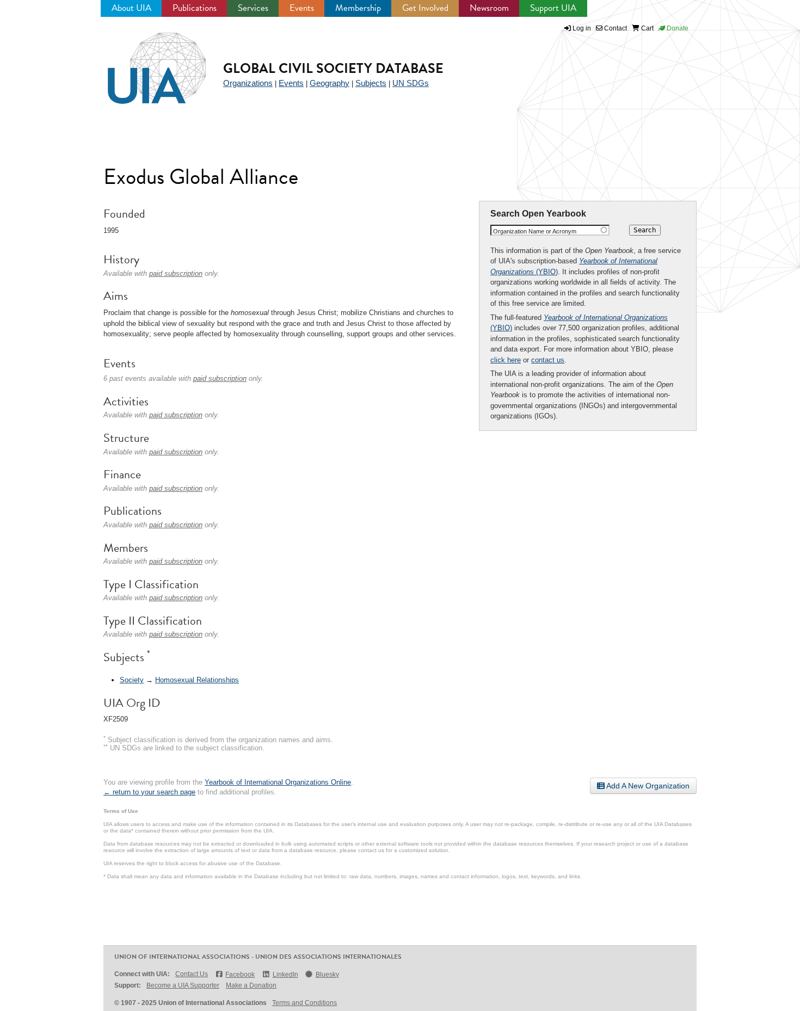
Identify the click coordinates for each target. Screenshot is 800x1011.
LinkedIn (285, 974)
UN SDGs (410, 83)
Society (132, 680)
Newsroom (489, 8)
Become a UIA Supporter (182, 985)
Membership (358, 8)
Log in (582, 28)
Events (302, 8)
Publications (195, 8)
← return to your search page (149, 792)
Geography (329, 83)
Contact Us (191, 974)
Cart (646, 28)
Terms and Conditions (304, 1003)
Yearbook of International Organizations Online (278, 782)
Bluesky (327, 974)
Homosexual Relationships (197, 680)
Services (253, 8)
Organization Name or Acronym (534, 231)
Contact (614, 28)
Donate (676, 28)
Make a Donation (251, 985)
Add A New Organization (647, 785)
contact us (547, 360)
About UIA (131, 8)
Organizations (248, 83)
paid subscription (175, 273)
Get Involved (425, 8)
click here (505, 360)
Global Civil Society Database (333, 68)
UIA (144, 62)
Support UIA (553, 8)
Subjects (370, 83)
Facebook (240, 974)
